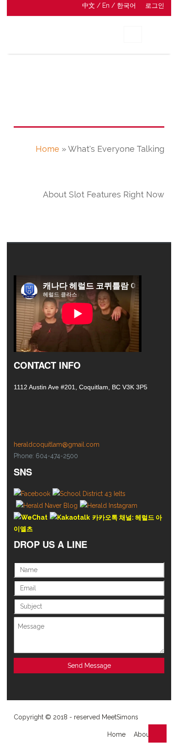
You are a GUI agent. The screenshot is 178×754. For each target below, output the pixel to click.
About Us (147, 734)
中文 (88, 5)
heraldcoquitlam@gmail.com (56, 444)
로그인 (154, 5)
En (106, 5)
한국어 (126, 5)
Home (47, 149)
